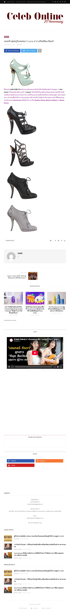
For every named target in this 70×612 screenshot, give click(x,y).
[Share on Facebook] (55, 240)
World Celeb (18, 549)
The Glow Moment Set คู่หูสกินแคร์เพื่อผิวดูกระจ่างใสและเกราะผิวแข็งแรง (56, 309)
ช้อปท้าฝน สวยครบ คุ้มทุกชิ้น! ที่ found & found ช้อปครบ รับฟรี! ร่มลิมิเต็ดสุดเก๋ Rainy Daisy (35, 310)
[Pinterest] (61, 240)
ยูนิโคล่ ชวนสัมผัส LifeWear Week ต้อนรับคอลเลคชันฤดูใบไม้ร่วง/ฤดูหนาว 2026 (39, 536)
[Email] (64, 240)
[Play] (9, 367)
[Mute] (58, 367)
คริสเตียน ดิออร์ (10, 240)
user (20, 253)
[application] (35, 353)
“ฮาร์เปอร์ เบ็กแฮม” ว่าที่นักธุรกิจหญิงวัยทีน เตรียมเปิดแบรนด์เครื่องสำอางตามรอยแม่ (32, 1)
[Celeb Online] (35, 17)
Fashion (16, 538)
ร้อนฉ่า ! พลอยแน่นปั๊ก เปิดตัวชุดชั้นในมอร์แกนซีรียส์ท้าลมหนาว (16, 277)
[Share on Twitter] (58, 240)
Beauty (6, 37)
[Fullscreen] (61, 367)
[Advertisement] (35, 403)
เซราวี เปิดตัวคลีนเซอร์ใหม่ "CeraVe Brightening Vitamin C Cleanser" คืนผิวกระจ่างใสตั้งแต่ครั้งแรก (13, 310)
